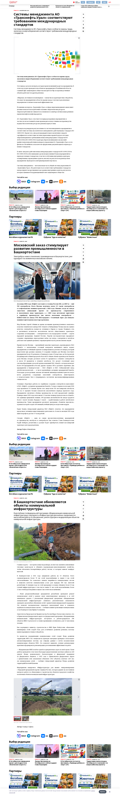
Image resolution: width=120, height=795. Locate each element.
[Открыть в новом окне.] (21, 181)
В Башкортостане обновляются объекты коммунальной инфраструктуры (65, 6)
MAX (104, 2)
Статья (11, 6)
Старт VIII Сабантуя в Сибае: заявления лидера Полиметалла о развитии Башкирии (91, 6)
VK (83, 2)
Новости (16, 10)
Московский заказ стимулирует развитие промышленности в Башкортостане (39, 6)
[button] (78, 697)
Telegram (90, 2)
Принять (102, 791)
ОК (98, 2)
